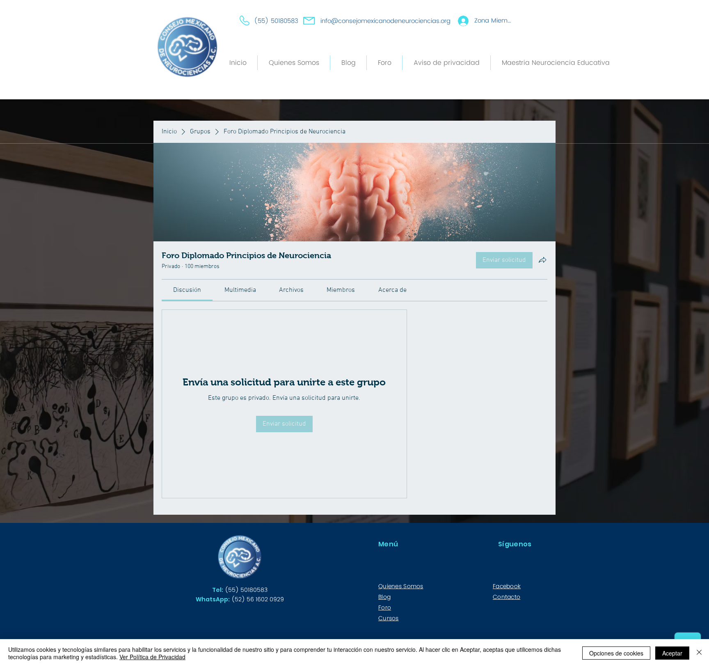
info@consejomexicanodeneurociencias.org (385, 21)
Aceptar (672, 653)
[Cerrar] (699, 653)
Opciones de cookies (616, 653)
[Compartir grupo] (542, 260)
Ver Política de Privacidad (152, 657)
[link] (187, 290)
